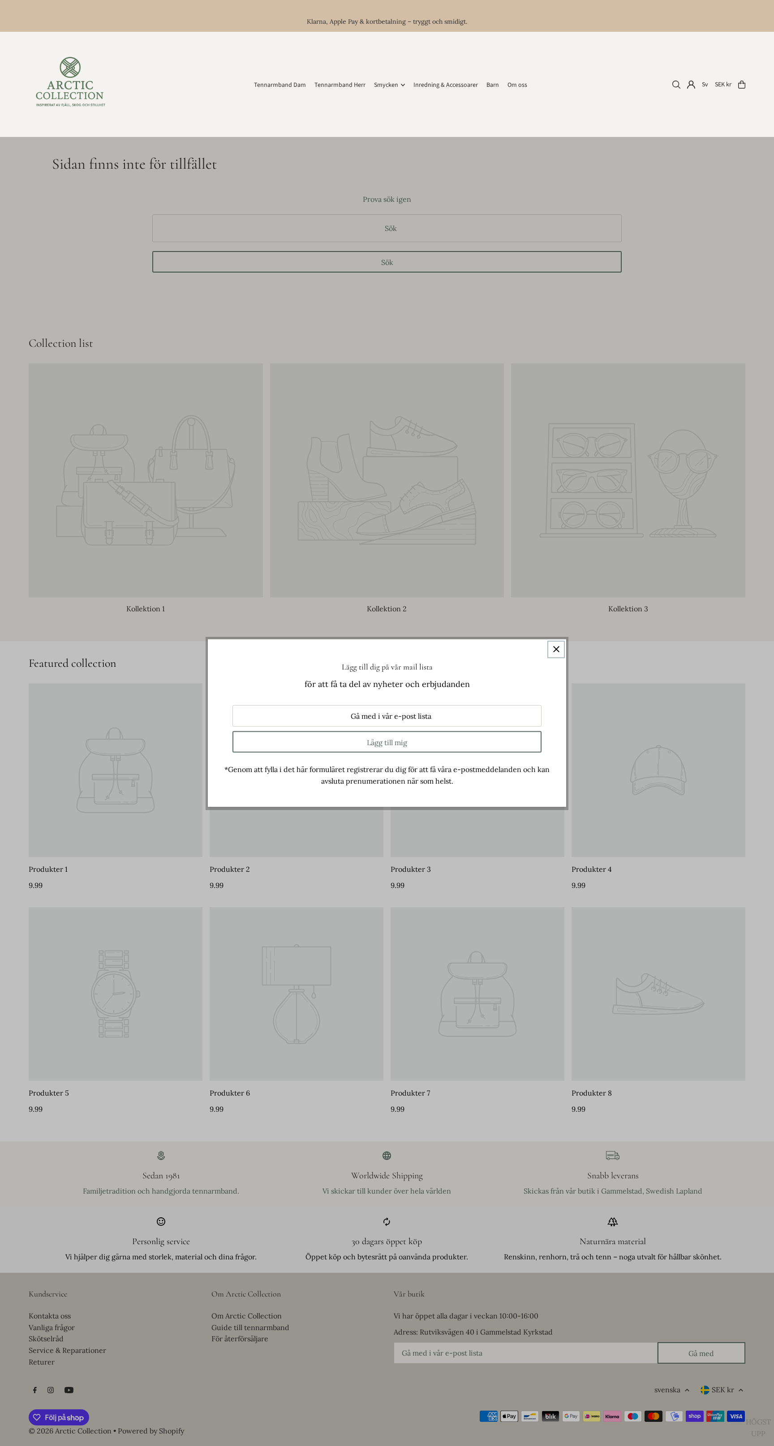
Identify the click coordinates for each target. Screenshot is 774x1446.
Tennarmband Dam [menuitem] (280, 85)
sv (705, 84)
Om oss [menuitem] (517, 85)
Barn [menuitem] (492, 85)
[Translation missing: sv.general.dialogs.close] (556, 649)
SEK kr (723, 84)
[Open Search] (676, 85)
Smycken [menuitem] (386, 85)
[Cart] (741, 85)
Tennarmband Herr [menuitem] (340, 85)
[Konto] (691, 85)
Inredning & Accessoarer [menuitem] (445, 85)
